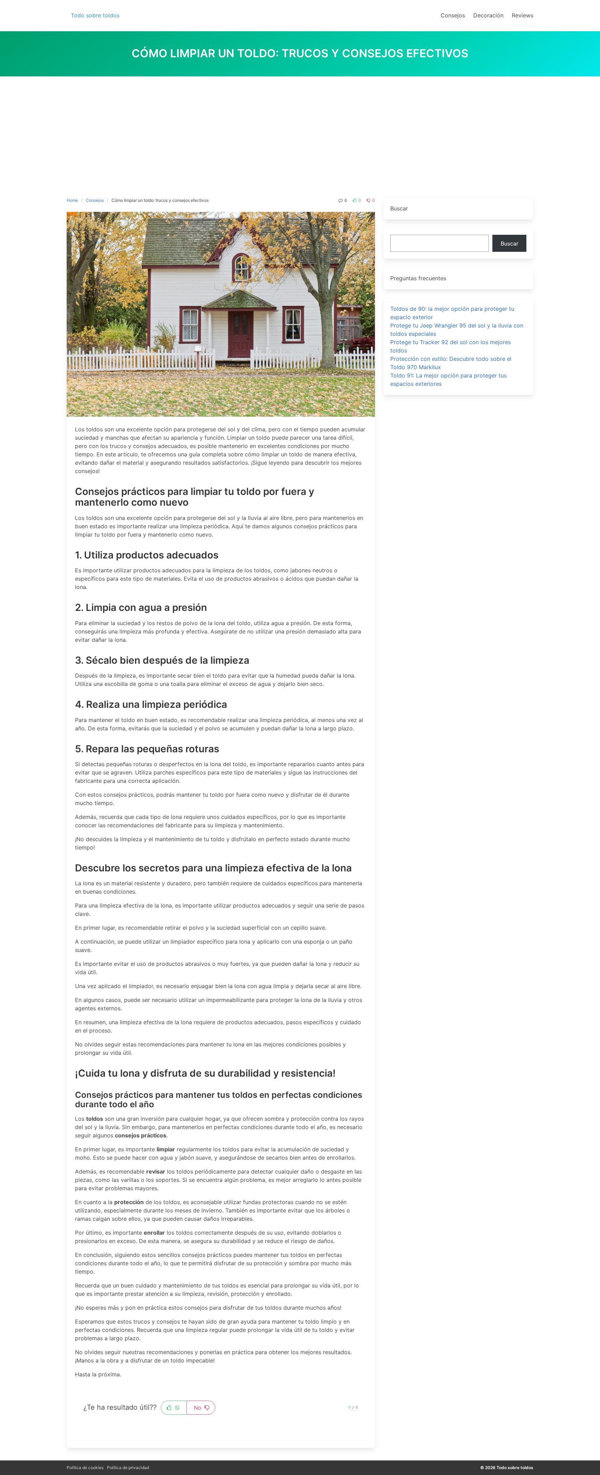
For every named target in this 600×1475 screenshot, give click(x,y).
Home (72, 200)
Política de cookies (85, 1467)
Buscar (509, 243)
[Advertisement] (300, 128)
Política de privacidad (128, 1467)
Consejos (95, 200)
